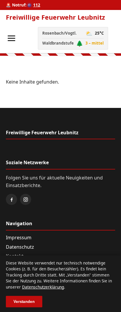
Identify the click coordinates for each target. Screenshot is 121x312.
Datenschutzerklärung (43, 287)
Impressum (18, 237)
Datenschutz (20, 247)
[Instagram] (25, 199)
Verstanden (24, 301)
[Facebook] (11, 199)
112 (36, 5)
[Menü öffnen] (11, 38)
